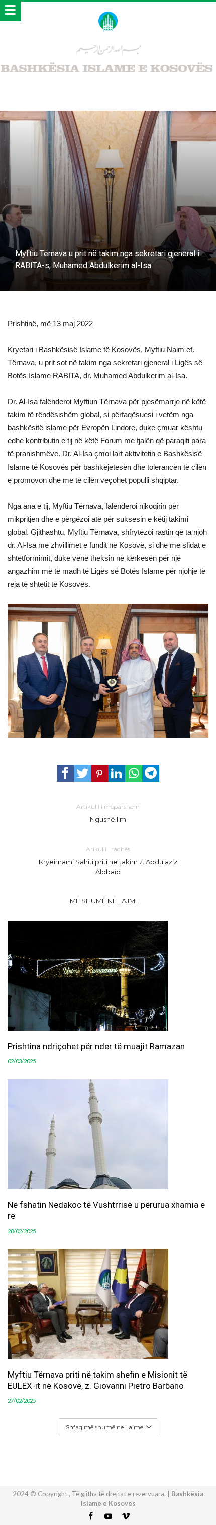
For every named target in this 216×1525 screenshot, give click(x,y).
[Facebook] (90, 1516)
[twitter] (82, 773)
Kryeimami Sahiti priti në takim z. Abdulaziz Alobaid (108, 860)
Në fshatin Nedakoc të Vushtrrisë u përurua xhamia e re (106, 1210)
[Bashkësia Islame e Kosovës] (107, 11)
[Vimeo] (126, 1516)
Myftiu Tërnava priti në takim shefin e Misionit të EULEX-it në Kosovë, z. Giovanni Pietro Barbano (97, 1380)
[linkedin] (116, 773)
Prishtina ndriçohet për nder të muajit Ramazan (96, 1046)
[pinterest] (99, 773)
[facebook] (65, 773)
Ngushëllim (108, 813)
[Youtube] (108, 1516)
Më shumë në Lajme (104, 901)
